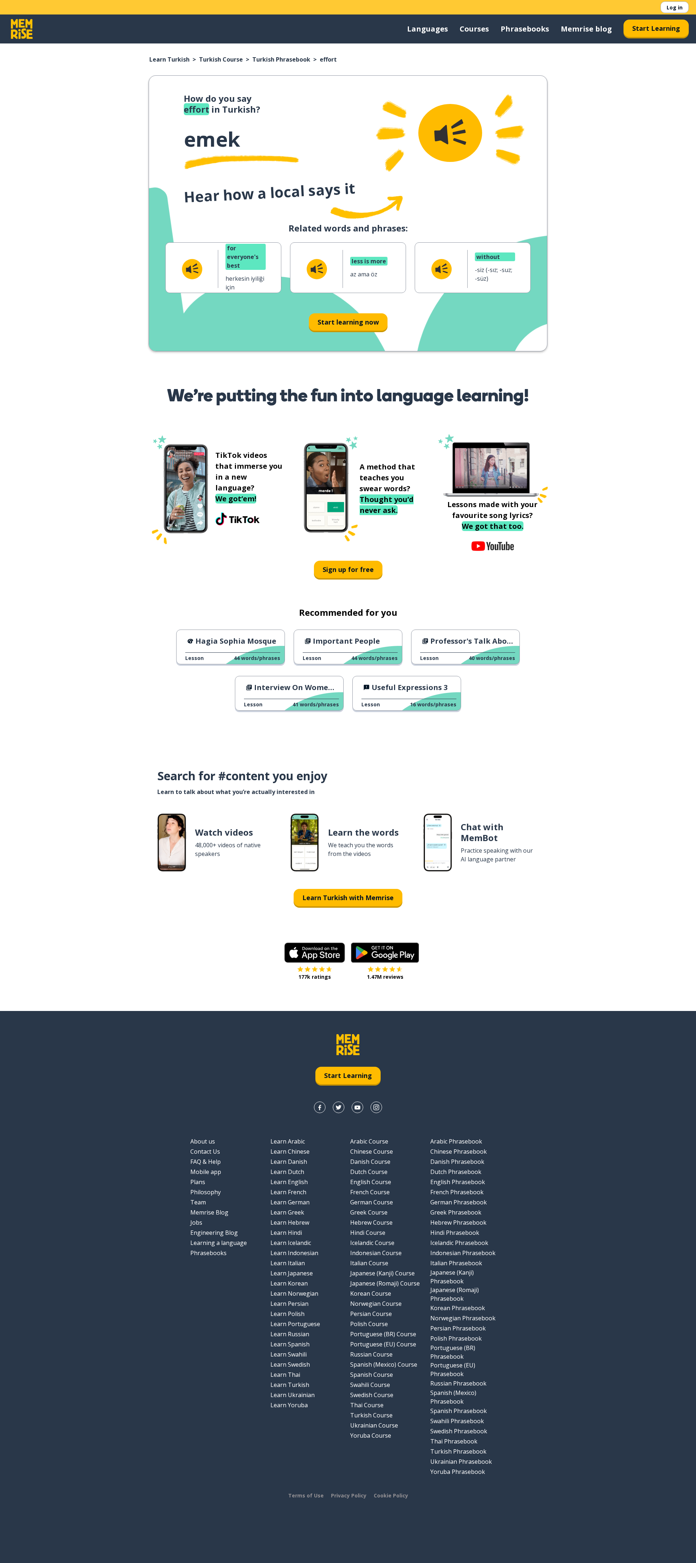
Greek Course (369, 1212)
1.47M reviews (385, 976)
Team (198, 1202)
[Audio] (450, 133)
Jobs (196, 1222)
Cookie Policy (391, 1495)
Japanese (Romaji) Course (385, 1283)
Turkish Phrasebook (281, 59)
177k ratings (314, 976)
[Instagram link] (376, 1107)
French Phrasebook (457, 1192)
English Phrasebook (457, 1182)
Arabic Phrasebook (456, 1141)
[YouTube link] (357, 1107)
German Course (371, 1202)
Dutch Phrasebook (455, 1172)
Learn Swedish (290, 1364)
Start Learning (656, 28)
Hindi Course (367, 1233)
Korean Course (370, 1293)
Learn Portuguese (295, 1324)
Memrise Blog (209, 1212)
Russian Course (371, 1354)
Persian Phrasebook (458, 1328)
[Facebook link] (320, 1107)
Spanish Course (371, 1375)
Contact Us (205, 1151)
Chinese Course (371, 1151)
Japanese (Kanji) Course (382, 1273)
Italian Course (369, 1263)
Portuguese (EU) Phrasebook (452, 1369)
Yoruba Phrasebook (457, 1472)
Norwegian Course (376, 1304)
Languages (427, 29)
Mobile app (205, 1172)
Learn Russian (289, 1334)
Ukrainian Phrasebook (461, 1462)
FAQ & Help (205, 1162)
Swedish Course (371, 1395)
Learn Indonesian (294, 1253)
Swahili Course (370, 1385)
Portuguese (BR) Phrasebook (452, 1352)
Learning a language (218, 1243)
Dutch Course (369, 1172)
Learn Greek (287, 1212)
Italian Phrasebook (456, 1263)
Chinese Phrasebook (458, 1151)
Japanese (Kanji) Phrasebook (452, 1277)
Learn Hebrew (289, 1222)
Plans (197, 1182)
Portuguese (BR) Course (383, 1334)
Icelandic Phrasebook (459, 1243)
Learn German (290, 1202)
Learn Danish (288, 1162)
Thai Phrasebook (453, 1441)
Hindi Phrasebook (454, 1233)
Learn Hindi (286, 1233)
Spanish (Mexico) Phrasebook (453, 1397)
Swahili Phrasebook (457, 1421)
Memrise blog (586, 29)
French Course (370, 1192)
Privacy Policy (348, 1495)
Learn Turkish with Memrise (348, 897)
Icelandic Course (372, 1243)
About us (202, 1141)
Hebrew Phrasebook (458, 1222)
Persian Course (371, 1314)
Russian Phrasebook (458, 1383)
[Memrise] (21, 28)
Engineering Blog (214, 1233)
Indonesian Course (376, 1253)
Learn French (288, 1192)
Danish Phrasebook (457, 1162)
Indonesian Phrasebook (463, 1253)
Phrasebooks (525, 29)
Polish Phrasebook (456, 1338)
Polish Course (369, 1324)
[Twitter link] (338, 1107)
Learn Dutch (287, 1172)
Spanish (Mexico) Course (383, 1364)
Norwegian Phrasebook (463, 1318)
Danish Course (370, 1162)
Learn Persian (289, 1304)
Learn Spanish (290, 1344)
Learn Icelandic (290, 1243)
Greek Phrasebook (455, 1212)
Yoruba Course (370, 1435)
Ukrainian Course (374, 1425)
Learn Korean (289, 1283)
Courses (474, 29)
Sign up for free (348, 569)
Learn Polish (287, 1314)
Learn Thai (285, 1375)
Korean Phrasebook (457, 1308)
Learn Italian (287, 1263)
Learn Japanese (291, 1273)
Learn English (289, 1182)
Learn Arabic (287, 1141)
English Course (370, 1182)
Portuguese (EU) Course (383, 1344)
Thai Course (367, 1405)
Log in (675, 7)
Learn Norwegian (294, 1293)
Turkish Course (221, 59)
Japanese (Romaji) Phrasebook (454, 1294)
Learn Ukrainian (292, 1395)
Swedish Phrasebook (458, 1431)
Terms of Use (306, 1495)
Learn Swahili (288, 1354)
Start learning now (348, 322)
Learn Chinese (290, 1151)
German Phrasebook (458, 1202)
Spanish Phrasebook (458, 1411)
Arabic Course (369, 1141)
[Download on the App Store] (314, 953)
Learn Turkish (169, 59)
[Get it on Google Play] (385, 953)
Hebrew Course (371, 1222)
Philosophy (205, 1192)
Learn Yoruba (289, 1405)
